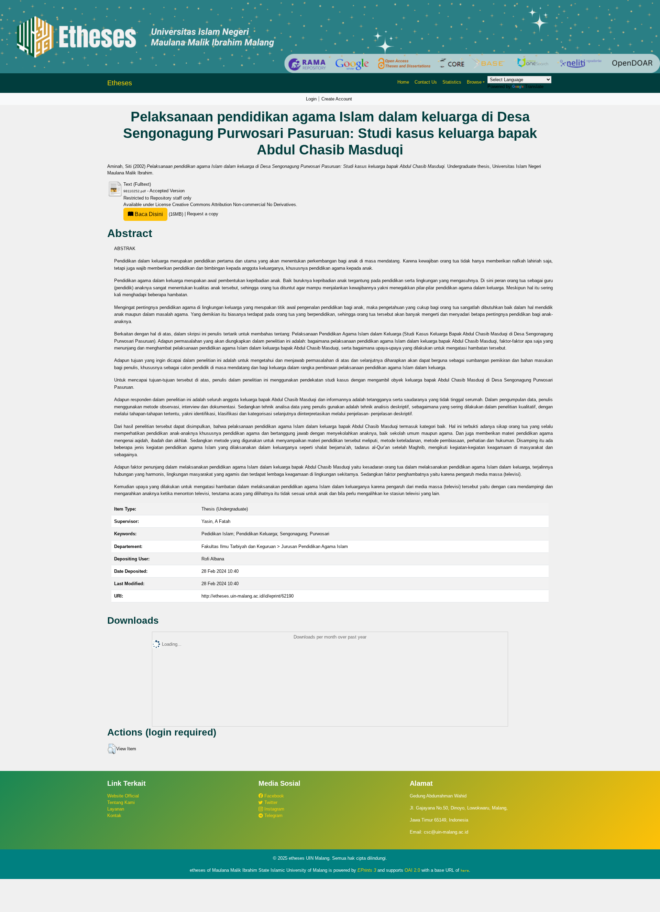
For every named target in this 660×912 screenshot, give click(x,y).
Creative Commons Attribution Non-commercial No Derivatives (234, 204)
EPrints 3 (367, 870)
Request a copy (202, 214)
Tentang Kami (121, 802)
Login (311, 98)
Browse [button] (474, 82)
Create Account (336, 98)
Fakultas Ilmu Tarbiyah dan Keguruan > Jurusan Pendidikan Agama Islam (274, 546)
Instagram (273, 809)
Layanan (115, 809)
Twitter (270, 802)
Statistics (451, 82)
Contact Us (426, 82)
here (465, 870)
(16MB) (159, 214)
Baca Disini (148, 214)
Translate (534, 86)
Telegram (273, 815)
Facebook (273, 795)
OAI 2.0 (412, 870)
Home (403, 82)
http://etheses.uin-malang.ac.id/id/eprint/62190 (247, 596)
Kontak (114, 815)
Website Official (123, 795)
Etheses (119, 83)
